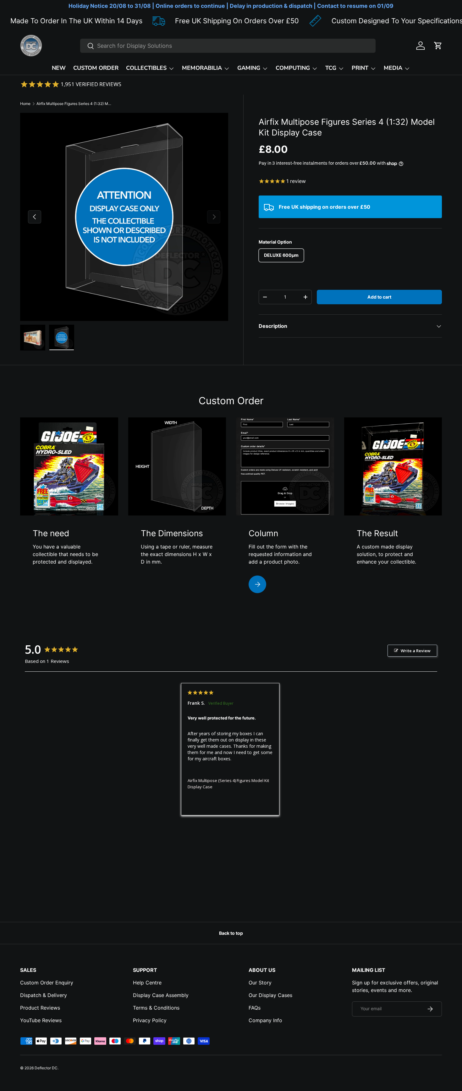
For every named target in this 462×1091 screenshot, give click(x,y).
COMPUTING (293, 68)
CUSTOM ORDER (95, 68)
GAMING (248, 68)
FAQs (255, 1008)
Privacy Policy (150, 1020)
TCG (330, 68)
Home (25, 103)
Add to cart (379, 297)
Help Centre (147, 982)
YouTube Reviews (41, 1020)
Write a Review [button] (416, 650)
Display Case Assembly (161, 995)
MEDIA (393, 68)
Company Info (265, 1020)
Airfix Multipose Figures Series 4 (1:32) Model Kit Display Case (74, 103)
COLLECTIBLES (146, 68)
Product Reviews (40, 1008)
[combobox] (228, 46)
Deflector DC (46, 1068)
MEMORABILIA (202, 68)
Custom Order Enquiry (46, 982)
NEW (59, 68)
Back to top (231, 933)
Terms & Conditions (156, 1008)
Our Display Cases (270, 995)
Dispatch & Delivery (43, 995)
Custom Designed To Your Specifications (360, 21)
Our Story (260, 982)
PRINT (360, 68)
